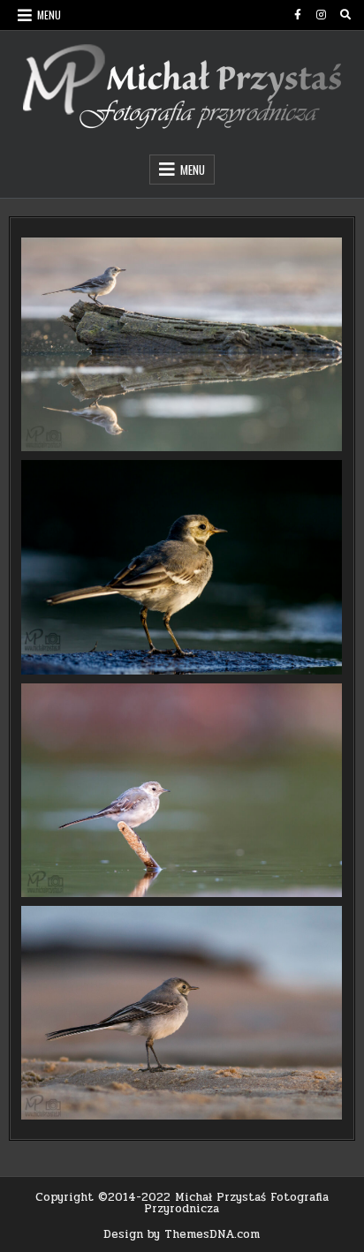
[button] (181, 344)
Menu (49, 14)
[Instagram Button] (321, 15)
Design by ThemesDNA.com (181, 1234)
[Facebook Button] (297, 15)
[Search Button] (345, 15)
